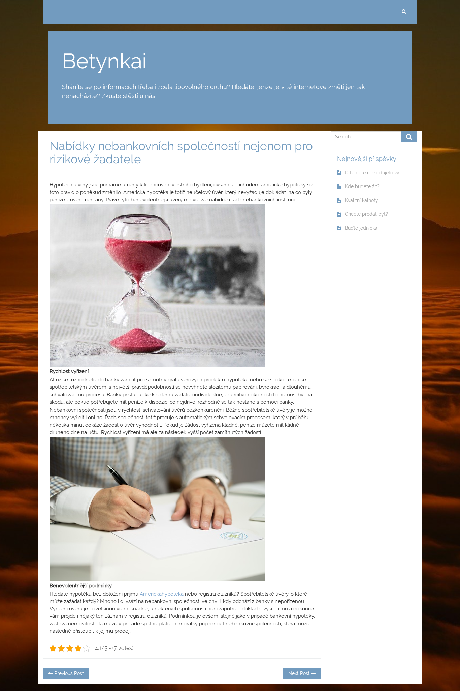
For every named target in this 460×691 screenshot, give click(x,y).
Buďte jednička (361, 228)
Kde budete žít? (362, 186)
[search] (403, 11)
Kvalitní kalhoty (361, 200)
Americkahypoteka (161, 594)
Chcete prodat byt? (366, 214)
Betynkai (104, 61)
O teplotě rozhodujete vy (372, 172)
